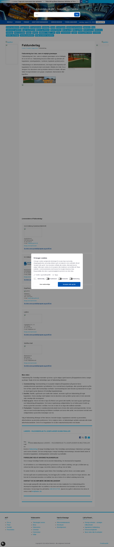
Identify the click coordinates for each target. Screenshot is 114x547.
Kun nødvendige (45, 284)
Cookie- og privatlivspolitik (43, 275)
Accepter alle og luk (69, 284)
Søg (77, 14)
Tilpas (56, 275)
